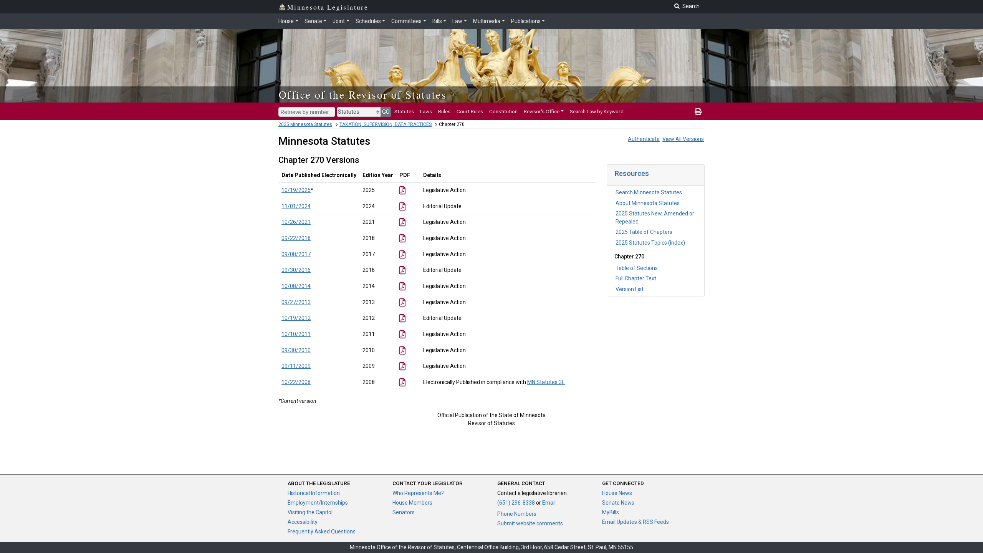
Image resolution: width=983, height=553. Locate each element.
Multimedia (486, 21)
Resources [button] (632, 173)
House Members (412, 503)
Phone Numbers (516, 514)
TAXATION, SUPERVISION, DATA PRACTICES (385, 124)
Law (457, 21)
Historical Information (314, 493)
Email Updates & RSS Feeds (635, 522)
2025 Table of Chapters (644, 232)
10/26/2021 (296, 222)
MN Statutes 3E (546, 382)
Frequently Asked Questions (322, 531)
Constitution (503, 111)
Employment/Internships (318, 503)
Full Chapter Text (636, 278)
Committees (406, 21)
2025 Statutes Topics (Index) (650, 243)
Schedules (368, 21)
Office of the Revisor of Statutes (363, 94)
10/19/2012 (296, 318)
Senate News (618, 503)
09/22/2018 (296, 238)
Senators (403, 512)
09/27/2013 (296, 302)
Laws (426, 111)
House (286, 21)
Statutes (404, 111)
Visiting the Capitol (310, 512)
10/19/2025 (296, 190)
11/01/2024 (296, 206)
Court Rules (470, 111)
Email (549, 503)
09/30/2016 (296, 270)
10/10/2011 (296, 334)
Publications (526, 21)
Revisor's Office (541, 111)
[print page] (698, 111)
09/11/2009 (296, 366)
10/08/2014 (296, 286)
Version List (630, 289)
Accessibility (303, 522)
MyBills (610, 512)
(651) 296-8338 (516, 503)
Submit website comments (530, 523)
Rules (444, 111)
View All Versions (683, 139)
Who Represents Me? (418, 493)
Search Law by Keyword (597, 111)
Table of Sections (637, 268)
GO (386, 111)
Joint (339, 21)
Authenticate (644, 139)
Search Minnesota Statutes (649, 192)
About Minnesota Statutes (648, 203)
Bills (437, 21)
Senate (313, 21)
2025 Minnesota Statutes (305, 124)
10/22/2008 (296, 382)
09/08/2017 (296, 254)
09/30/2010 (296, 350)
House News (617, 493)
